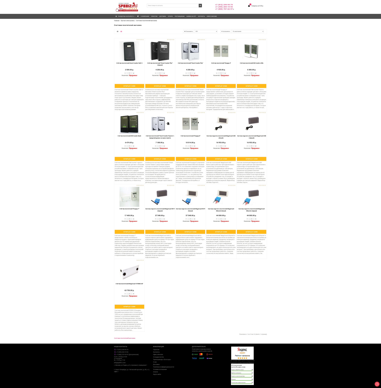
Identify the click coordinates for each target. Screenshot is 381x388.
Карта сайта (157, 374)
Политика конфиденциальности (163, 367)
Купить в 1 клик (129, 86)
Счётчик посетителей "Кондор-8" (190, 136)
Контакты (201, 16)
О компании (145, 16)
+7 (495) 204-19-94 (224, 7)
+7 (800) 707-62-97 (224, 9)
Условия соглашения (160, 369)
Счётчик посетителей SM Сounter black (129, 136)
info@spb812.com (120, 362)
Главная (116, 20)
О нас (155, 362)
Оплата (170, 16)
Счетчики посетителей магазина (124, 338)
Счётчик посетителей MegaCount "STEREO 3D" (129, 283)
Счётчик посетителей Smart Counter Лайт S (129, 63)
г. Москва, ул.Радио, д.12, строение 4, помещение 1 (130, 365)
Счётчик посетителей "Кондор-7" (129, 209)
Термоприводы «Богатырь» (162, 359)
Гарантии (154, 16)
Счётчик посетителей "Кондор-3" (221, 63)
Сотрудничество (158, 357)
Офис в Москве (212, 16)
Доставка (162, 16)
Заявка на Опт (191, 16)
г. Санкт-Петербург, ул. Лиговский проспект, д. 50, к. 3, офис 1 (131, 370)
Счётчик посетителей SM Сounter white (251, 63)
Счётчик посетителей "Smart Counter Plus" (190, 63)
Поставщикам (179, 16)
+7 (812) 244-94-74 (224, 5)
